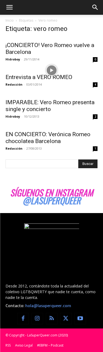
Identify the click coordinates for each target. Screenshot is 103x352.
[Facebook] (23, 318)
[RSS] (51, 318)
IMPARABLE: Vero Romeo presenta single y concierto (49, 105)
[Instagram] (37, 318)
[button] (9, 7)
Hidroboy (12, 59)
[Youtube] (80, 318)
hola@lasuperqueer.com (48, 305)
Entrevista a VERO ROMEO (38, 77)
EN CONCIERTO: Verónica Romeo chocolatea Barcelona (47, 137)
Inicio (9, 20)
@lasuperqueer (52, 200)
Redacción (14, 84)
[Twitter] (66, 318)
